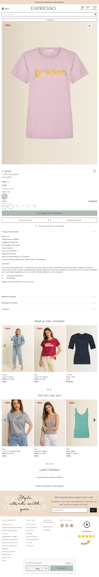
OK (93, 510)
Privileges (46, 530)
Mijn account (47, 527)
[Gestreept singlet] (49, 422)
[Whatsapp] (71, 526)
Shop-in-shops (31, 536)
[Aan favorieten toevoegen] (94, 171)
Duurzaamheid (31, 527)
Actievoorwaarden (8, 551)
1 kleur (4, 381)
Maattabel (92, 201)
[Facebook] (66, 526)
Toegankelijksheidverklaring (12, 527)
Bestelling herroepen (9, 530)
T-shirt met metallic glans (11, 450)
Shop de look (25, 220)
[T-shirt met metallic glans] (17, 422)
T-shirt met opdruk (41, 376)
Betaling (5, 548)
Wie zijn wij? (30, 524)
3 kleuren (69, 381)
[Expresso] (42, 8)
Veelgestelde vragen (9, 536)
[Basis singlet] (81, 422)
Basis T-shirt (70, 376)
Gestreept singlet (40, 450)
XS (4, 206)
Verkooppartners (32, 539)
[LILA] (4, 196)
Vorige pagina (50, 20)
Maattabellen (6, 554)
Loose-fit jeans (7, 376)
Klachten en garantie (9, 545)
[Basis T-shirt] (81, 348)
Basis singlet (70, 450)
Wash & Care (6, 557)
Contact (4, 533)
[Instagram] (62, 526)
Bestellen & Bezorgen (10, 539)
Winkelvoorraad (74, 220)
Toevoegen (61, 568)
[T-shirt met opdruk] (49, 348)
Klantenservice (7, 524)
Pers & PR (29, 530)
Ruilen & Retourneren (9, 542)
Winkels (29, 533)
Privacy (4, 560)
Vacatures (30, 545)
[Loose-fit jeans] (17, 348)
